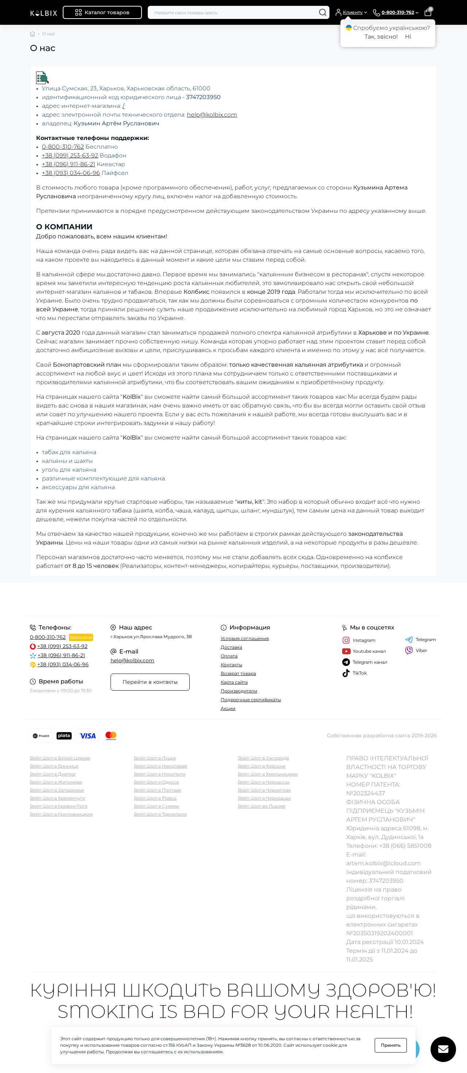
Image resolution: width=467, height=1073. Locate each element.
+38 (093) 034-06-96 (71, 172)
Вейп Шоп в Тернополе (160, 814)
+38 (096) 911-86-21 (68, 164)
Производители (239, 691)
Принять (391, 1045)
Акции (228, 708)
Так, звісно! (381, 36)
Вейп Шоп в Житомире (56, 782)
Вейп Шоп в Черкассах (264, 782)
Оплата (229, 656)
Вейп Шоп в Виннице (54, 766)
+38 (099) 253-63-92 (70, 155)
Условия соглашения (245, 638)
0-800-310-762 (63, 146)
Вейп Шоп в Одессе (156, 782)
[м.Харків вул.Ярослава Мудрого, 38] (129, 599)
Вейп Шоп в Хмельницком (268, 774)
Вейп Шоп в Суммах (156, 806)
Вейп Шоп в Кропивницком (61, 814)
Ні (408, 36)
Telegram (426, 639)
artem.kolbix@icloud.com (383, 863)
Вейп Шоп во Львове (261, 806)
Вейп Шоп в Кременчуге (57, 798)
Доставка (231, 647)
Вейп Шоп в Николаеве (160, 766)
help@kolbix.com (212, 114)
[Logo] (43, 12)
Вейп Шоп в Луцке (155, 758)
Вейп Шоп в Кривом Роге (59, 806)
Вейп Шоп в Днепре (53, 774)
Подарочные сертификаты (251, 699)
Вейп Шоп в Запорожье (57, 790)
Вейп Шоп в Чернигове (264, 790)
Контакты (231, 664)
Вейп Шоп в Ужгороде (263, 758)
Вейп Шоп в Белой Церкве (60, 758)
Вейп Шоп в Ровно (155, 798)
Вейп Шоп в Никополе (159, 774)
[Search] (323, 12)
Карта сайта (234, 682)
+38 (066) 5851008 (405, 845)
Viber (421, 650)
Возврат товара (238, 673)
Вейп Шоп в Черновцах (264, 798)
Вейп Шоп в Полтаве (157, 790)
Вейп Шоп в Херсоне (261, 766)
